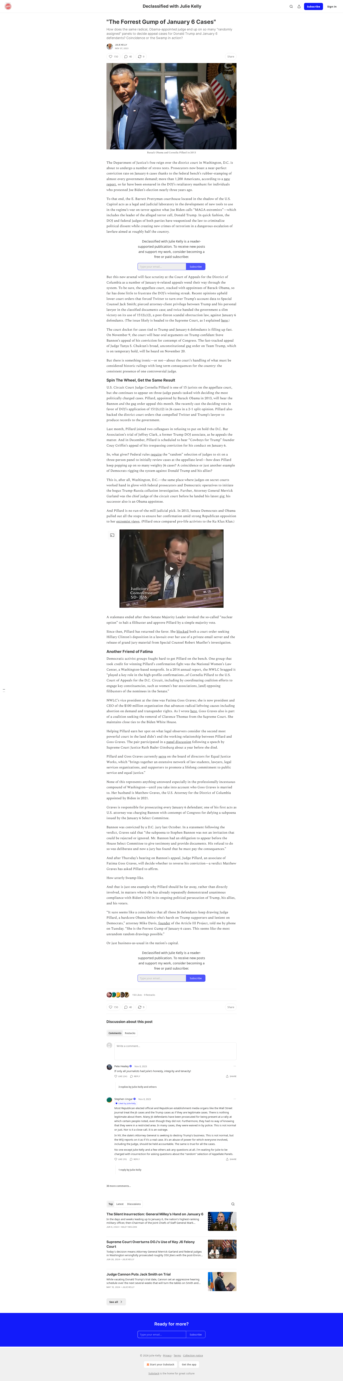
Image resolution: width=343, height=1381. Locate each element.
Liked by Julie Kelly (127, 1103)
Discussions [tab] (134, 1204)
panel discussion (178, 742)
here (224, 320)
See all (113, 1302)
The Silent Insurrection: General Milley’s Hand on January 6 (154, 1214)
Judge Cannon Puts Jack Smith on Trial (138, 1274)
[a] (171, 568)
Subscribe (313, 6)
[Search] (291, 6)
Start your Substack (162, 1364)
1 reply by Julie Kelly (129, 1169)
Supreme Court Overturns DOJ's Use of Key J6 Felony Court (150, 1244)
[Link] (101, 380)
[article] (171, 1222)
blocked (182, 631)
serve (162, 756)
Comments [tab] (115, 1033)
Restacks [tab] (130, 1033)
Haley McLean (129, 1227)
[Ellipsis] (235, 1066)
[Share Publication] (299, 6)
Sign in (332, 6)
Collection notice (193, 1355)
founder (164, 923)
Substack (153, 1373)
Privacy (167, 1355)
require (156, 454)
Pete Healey (121, 1066)
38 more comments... (118, 1186)
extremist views (128, 521)
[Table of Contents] (3, 690)
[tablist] (121, 1033)
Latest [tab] (120, 1204)
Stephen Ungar (123, 1099)
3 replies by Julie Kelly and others (137, 1087)
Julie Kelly (121, 45)
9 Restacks (149, 994)
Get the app (189, 1364)
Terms (177, 1355)
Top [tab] (111, 1204)
